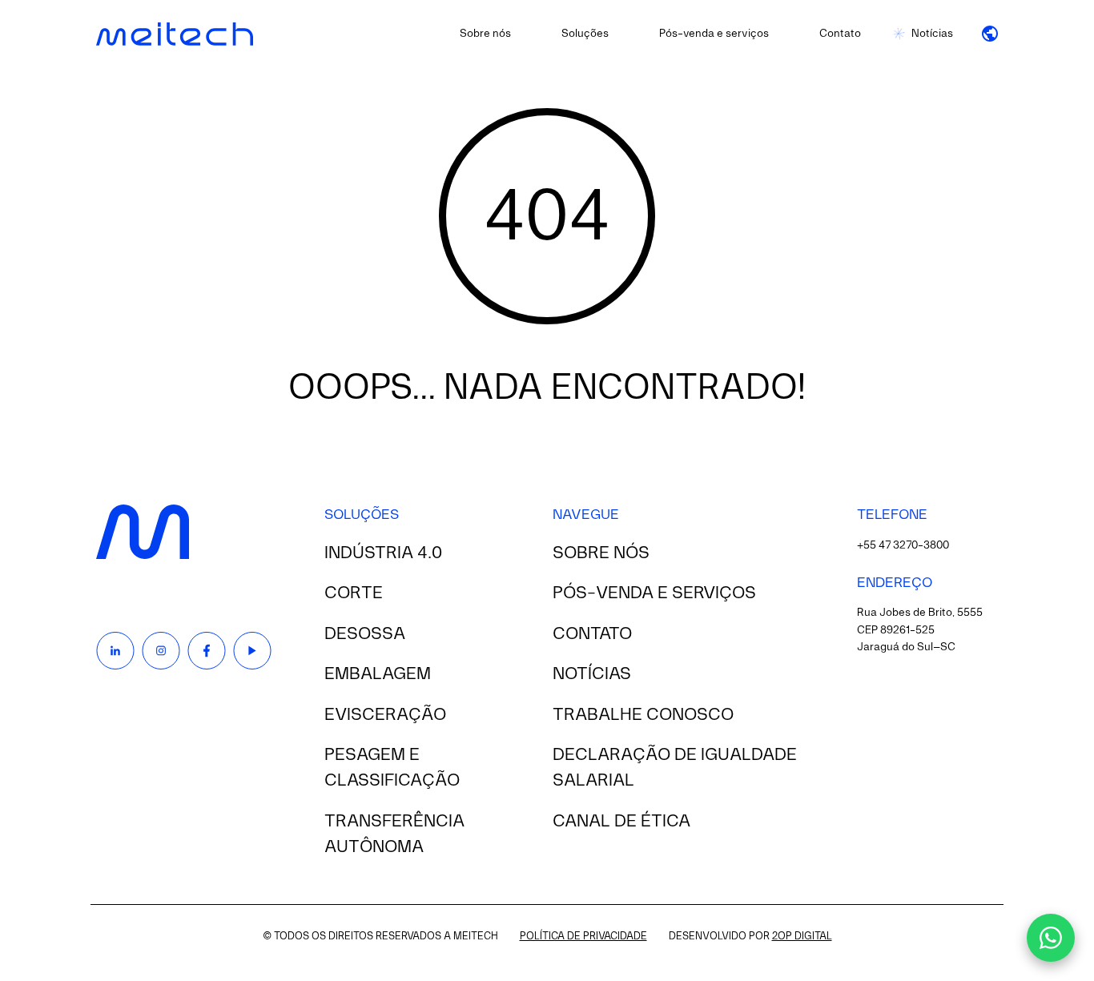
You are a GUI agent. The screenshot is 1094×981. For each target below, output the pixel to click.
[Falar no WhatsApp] (1051, 938)
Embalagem (377, 674)
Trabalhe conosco (643, 715)
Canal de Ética (621, 821)
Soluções (585, 33)
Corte (353, 593)
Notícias (932, 33)
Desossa (364, 634)
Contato (840, 33)
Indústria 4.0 (383, 553)
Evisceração (385, 715)
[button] (990, 33)
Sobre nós (485, 33)
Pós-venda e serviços (714, 33)
